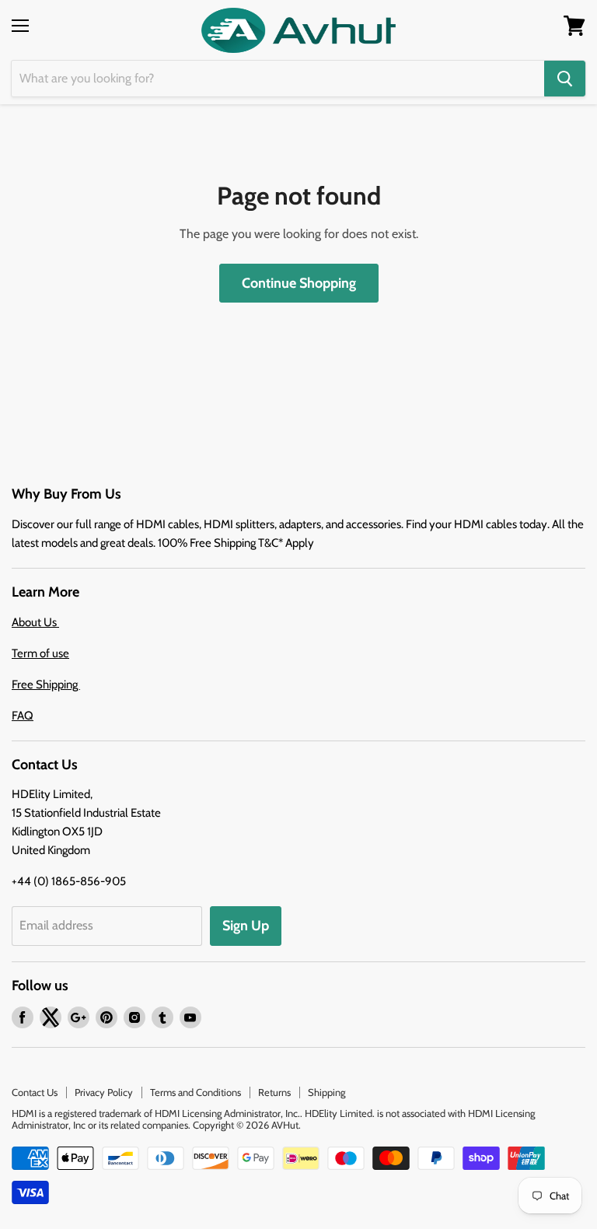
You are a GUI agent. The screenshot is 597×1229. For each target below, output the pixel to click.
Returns (274, 1092)
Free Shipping (46, 685)
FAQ (22, 716)
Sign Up (245, 925)
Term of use (40, 653)
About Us (35, 622)
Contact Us (35, 1092)
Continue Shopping (299, 283)
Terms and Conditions (195, 1092)
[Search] (564, 78)
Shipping (326, 1092)
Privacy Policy (104, 1092)
